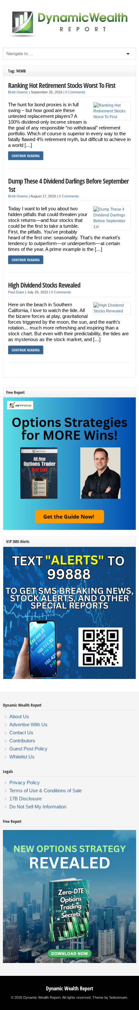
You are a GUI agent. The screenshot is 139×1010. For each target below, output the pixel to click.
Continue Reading (26, 155)
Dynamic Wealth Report (69, 988)
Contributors (22, 740)
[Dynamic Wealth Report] (69, 36)
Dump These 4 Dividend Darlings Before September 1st (68, 185)
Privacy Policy (24, 782)
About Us (19, 716)
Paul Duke (16, 292)
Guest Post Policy (28, 748)
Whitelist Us (22, 756)
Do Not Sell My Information (37, 806)
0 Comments (75, 92)
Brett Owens (18, 92)
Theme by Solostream (109, 997)
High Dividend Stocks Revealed (44, 285)
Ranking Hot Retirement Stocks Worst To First (61, 85)
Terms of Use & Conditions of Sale (45, 790)
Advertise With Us (28, 724)
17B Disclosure (25, 798)
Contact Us (21, 732)
